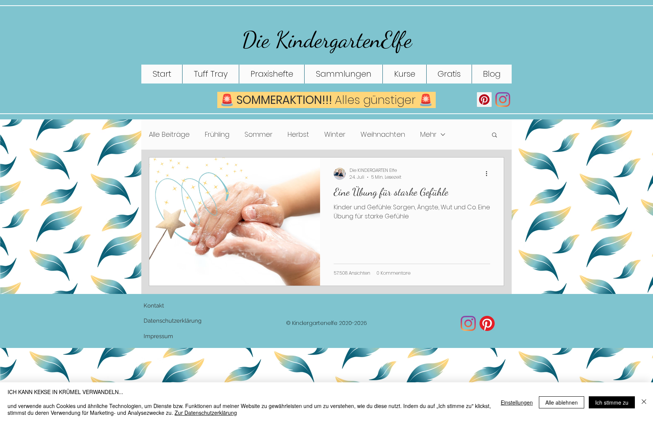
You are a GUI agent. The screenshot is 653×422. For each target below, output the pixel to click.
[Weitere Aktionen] (489, 173)
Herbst (298, 134)
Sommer (258, 134)
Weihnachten (383, 134)
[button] (494, 135)
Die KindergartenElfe (327, 39)
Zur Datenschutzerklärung (206, 412)
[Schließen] (643, 402)
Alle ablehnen (561, 402)
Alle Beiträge (169, 134)
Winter (334, 134)
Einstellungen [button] (517, 402)
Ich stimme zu (611, 402)
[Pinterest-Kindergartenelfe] (487, 323)
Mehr (428, 134)
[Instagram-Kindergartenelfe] (468, 323)
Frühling (217, 134)
